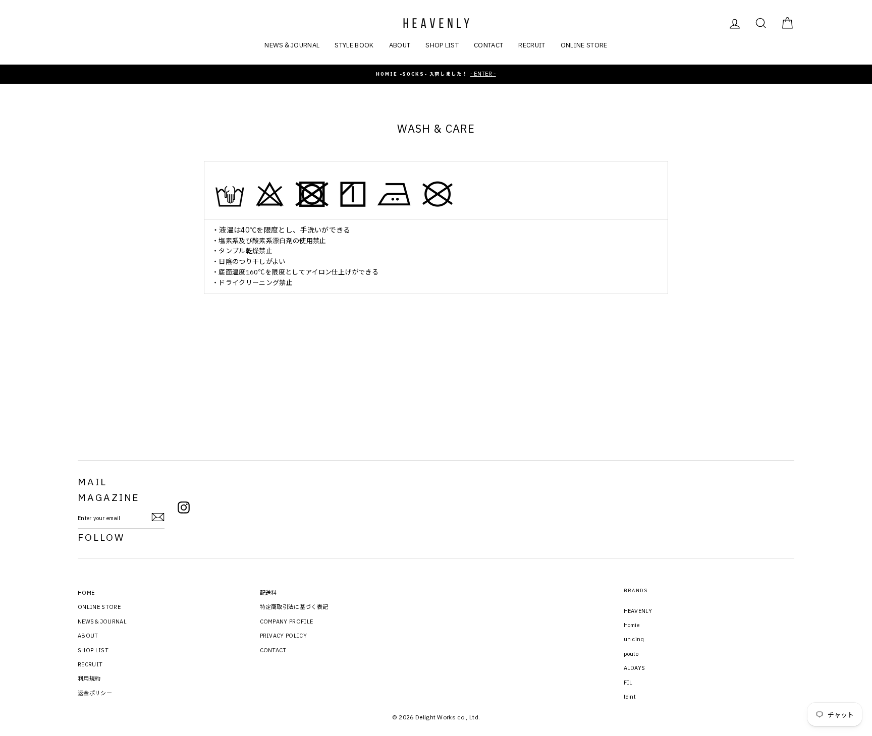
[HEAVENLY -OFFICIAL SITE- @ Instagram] (184, 509)
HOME (86, 592)
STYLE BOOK (354, 45)
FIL (628, 682)
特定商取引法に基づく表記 (294, 606)
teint (630, 696)
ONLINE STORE (584, 45)
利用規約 (89, 678)
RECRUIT (531, 45)
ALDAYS (634, 667)
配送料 (268, 592)
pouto (631, 653)
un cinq (634, 639)
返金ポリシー (95, 693)
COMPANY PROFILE (286, 621)
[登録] (158, 517)
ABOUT (400, 45)
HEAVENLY (638, 610)
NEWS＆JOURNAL (291, 45)
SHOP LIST (442, 45)
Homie (632, 625)
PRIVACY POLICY (283, 635)
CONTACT (488, 45)
